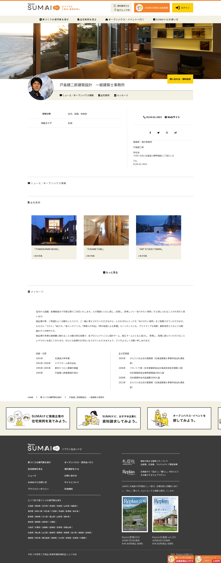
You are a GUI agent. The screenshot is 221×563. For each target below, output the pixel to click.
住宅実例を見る (88, 19)
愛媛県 (66, 532)
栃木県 (75, 511)
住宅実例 (104, 95)
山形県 (66, 505)
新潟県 (30, 516)
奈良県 (59, 527)
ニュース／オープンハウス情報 (78, 95)
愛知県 (30, 521)
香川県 (74, 532)
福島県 (74, 505)
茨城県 (61, 511)
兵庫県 (45, 527)
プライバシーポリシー (38, 488)
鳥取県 (59, 532)
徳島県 (81, 532)
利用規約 (68, 488)
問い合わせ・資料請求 (180, 79)
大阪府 (30, 527)
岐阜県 (45, 521)
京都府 (37, 527)
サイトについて (71, 482)
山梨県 (59, 516)
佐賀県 (75, 537)
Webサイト (173, 117)
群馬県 (68, 511)
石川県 (45, 516)
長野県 (37, 516)
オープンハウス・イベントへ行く (126, 19)
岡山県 (37, 532)
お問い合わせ (70, 475)
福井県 (66, 516)
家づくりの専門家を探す (55, 19)
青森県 (37, 505)
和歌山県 (67, 527)
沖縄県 (83, 537)
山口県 (45, 532)
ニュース (32, 475)
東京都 (30, 511)
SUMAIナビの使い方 (166, 19)
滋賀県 (52, 527)
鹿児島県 (45, 537)
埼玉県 (46, 511)
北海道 (30, 505)
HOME (30, 397)
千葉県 (54, 511)
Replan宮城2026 (131, 537)
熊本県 (37, 537)
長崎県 (54, 537)
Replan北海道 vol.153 (164, 537)
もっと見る (111, 272)
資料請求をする (71, 468)
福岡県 (30, 537)
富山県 (52, 516)
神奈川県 (38, 511)
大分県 (61, 537)
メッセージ (122, 95)
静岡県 (37, 521)
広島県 (30, 532)
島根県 (52, 532)
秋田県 (59, 505)
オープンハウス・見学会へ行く (79, 462)
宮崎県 (68, 537)
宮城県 (52, 505)
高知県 (88, 532)
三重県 (52, 521)
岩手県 (45, 505)
